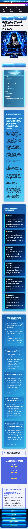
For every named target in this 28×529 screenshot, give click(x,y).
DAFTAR (20, 17)
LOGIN (7, 17)
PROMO (14, 510)
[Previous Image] (2, 44)
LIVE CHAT (15, 525)
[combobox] (12, 5)
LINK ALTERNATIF (14, 521)
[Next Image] (25, 44)
